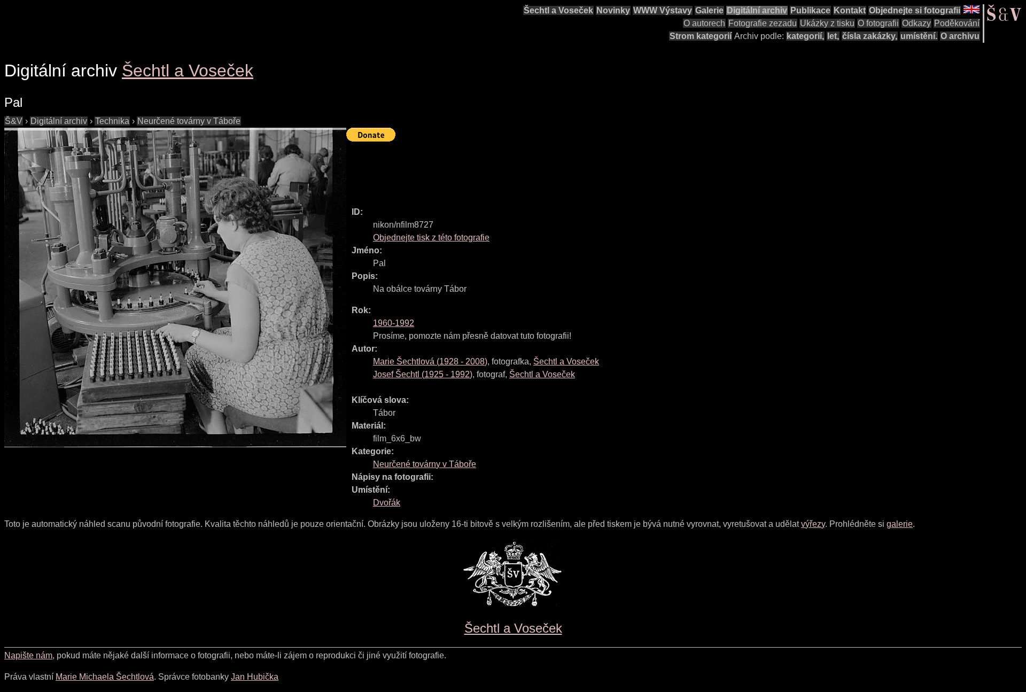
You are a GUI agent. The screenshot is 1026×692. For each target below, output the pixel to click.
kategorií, (805, 36)
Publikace (810, 10)
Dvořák (386, 502)
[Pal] (175, 287)
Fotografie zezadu (762, 23)
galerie (900, 523)
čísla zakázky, (869, 36)
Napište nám (28, 655)
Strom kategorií (701, 36)
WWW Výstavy (662, 10)
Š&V (13, 121)
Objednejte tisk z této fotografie (431, 237)
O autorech (704, 23)
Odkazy (916, 23)
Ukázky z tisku (827, 23)
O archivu (960, 36)
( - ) (430, 361)
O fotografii (878, 23)
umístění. (918, 36)
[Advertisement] (540, 169)
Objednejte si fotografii (914, 10)
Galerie (709, 10)
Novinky (613, 10)
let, (833, 36)
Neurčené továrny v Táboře (188, 121)
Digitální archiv (757, 10)
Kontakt (850, 10)
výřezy (813, 523)
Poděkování (957, 23)
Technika (112, 121)
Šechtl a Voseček (558, 10)
